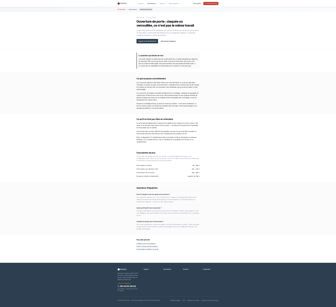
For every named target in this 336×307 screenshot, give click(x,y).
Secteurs (162, 3)
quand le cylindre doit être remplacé (147, 246)
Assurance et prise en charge (209, 300)
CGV (184, 300)
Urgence (141, 3)
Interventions (152, 3)
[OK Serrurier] (128, 269)
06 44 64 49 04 (128, 286)
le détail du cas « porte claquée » (146, 243)
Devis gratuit (197, 3)
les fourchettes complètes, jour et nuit (147, 249)
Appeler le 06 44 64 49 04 (147, 41)
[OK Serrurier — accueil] (122, 3)
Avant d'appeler (173, 3)
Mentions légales (176, 300)
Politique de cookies (193, 300)
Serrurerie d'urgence (168, 41)
